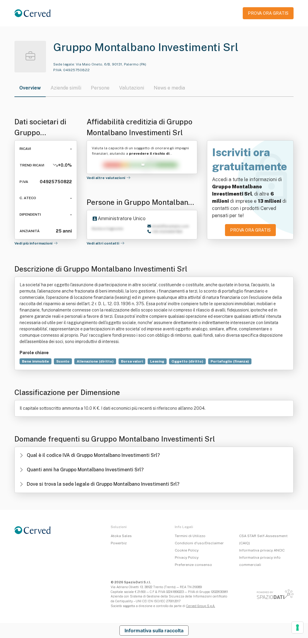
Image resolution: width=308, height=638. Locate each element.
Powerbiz (119, 543)
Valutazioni (131, 88)
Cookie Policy (187, 550)
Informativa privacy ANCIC (262, 550)
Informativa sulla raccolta (154, 630)
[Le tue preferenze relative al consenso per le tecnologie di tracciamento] (297, 627)
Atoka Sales (121, 536)
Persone (100, 88)
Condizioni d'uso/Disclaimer (199, 543)
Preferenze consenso (193, 565)
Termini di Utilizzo (190, 536)
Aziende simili (66, 88)
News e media (169, 88)
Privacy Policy (187, 557)
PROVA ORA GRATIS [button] (268, 13)
